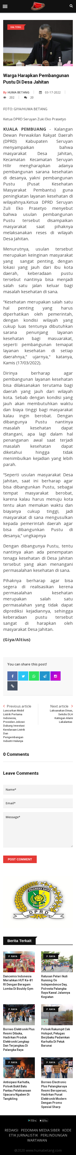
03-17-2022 (53, 92)
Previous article (17, 723)
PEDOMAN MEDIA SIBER (40, 1130)
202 (11, 97)
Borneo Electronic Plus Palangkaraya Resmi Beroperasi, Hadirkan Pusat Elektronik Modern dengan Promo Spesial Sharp (54, 1094)
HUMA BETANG (16, 92)
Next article (61, 714)
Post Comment (20, 859)
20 (32, 97)
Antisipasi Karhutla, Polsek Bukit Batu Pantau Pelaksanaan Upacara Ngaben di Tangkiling (17, 1090)
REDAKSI (11, 1130)
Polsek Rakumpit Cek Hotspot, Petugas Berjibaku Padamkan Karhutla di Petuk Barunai (55, 1037)
